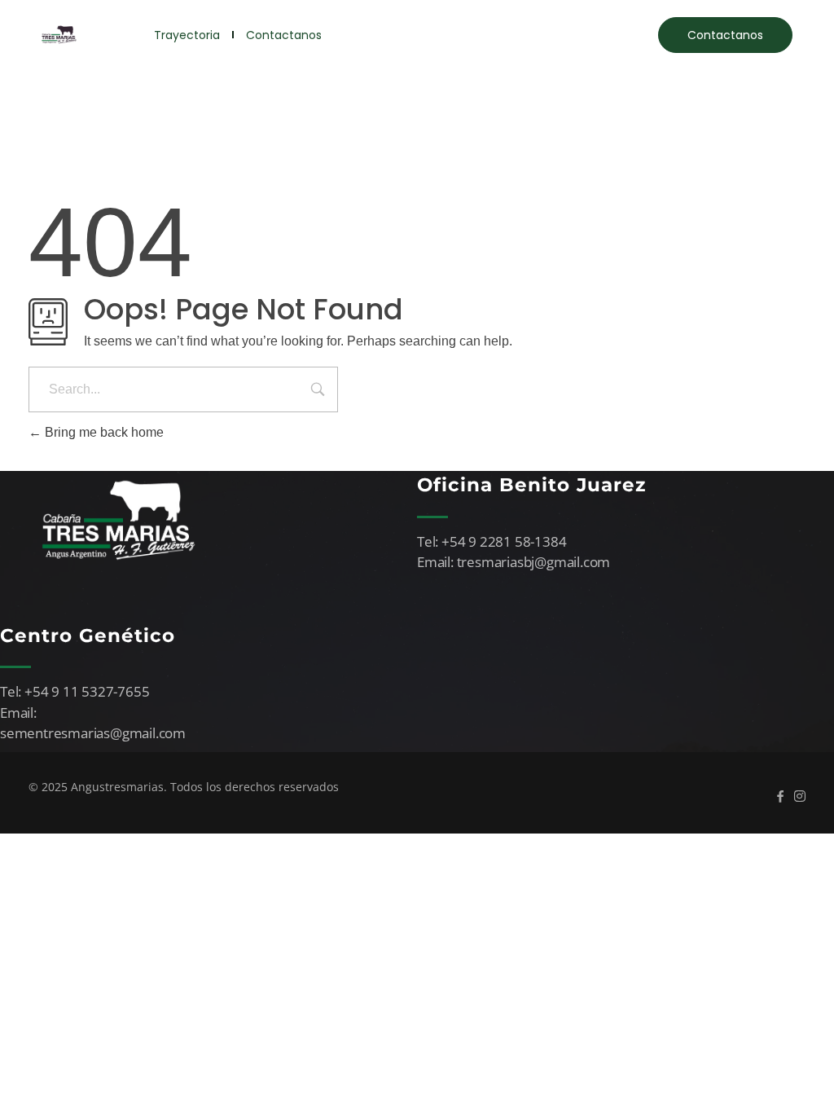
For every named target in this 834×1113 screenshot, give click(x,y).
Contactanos (284, 35)
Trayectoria (187, 35)
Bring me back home (103, 432)
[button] (725, 35)
